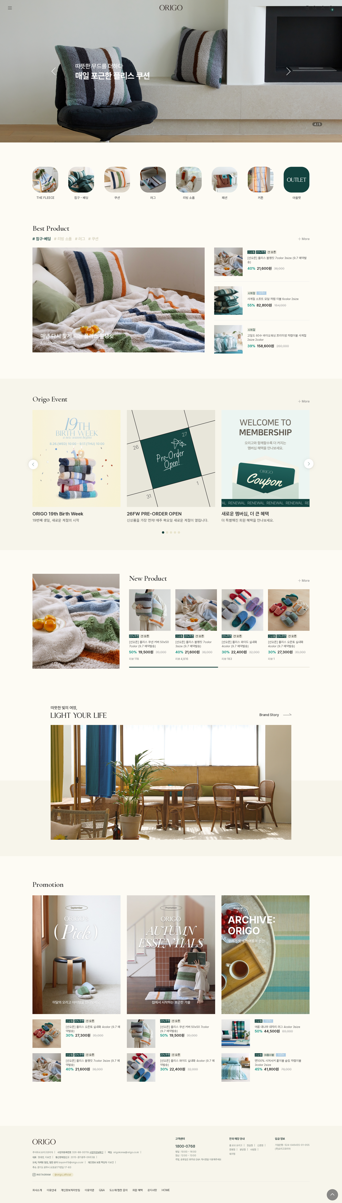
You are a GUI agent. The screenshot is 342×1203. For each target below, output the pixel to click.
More (306, 239)
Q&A (102, 1190)
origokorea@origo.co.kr (126, 1152)
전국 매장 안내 (237, 1138)
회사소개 (37, 1190)
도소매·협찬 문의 (118, 1190)
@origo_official (63, 1174)
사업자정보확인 (96, 1152)
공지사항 (152, 1190)
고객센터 (180, 1138)
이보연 (111, 1162)
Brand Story (269, 715)
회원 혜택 (137, 1190)
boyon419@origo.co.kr (71, 1162)
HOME (166, 1190)
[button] (288, 71)
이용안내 (51, 1190)
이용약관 (89, 1190)
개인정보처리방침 (70, 1190)
